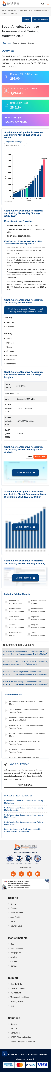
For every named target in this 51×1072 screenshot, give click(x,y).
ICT (16, 10)
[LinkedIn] (13, 874)
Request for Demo (41, 19)
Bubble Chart (40, 457)
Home (4, 10)
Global (13, 904)
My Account (15, 993)
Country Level (16, 926)
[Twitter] (21, 874)
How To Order (16, 984)
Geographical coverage (13, 142)
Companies (32, 43)
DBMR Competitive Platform (22, 1041)
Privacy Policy (16, 1001)
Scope (23, 43)
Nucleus (10, 10)
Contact (13, 966)
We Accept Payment (25, 1059)
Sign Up (26, 19)
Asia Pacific (15, 917)
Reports (16, 43)
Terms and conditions (19, 997)
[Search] (43, 4)
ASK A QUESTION (25, 785)
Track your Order (17, 988)
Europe (13, 908)
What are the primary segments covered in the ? (25, 652)
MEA (12, 921)
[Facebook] (29, 874)
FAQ (12, 1006)
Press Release (16, 948)
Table (29, 457)
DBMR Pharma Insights (20, 1037)
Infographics (15, 953)
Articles (13, 957)
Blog (12, 944)
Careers (13, 961)
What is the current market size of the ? (25, 662)
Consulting (14, 1033)
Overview (6, 43)
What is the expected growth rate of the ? (25, 672)
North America (16, 913)
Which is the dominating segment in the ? (25, 683)
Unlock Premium (24, 472)
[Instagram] (37, 874)
